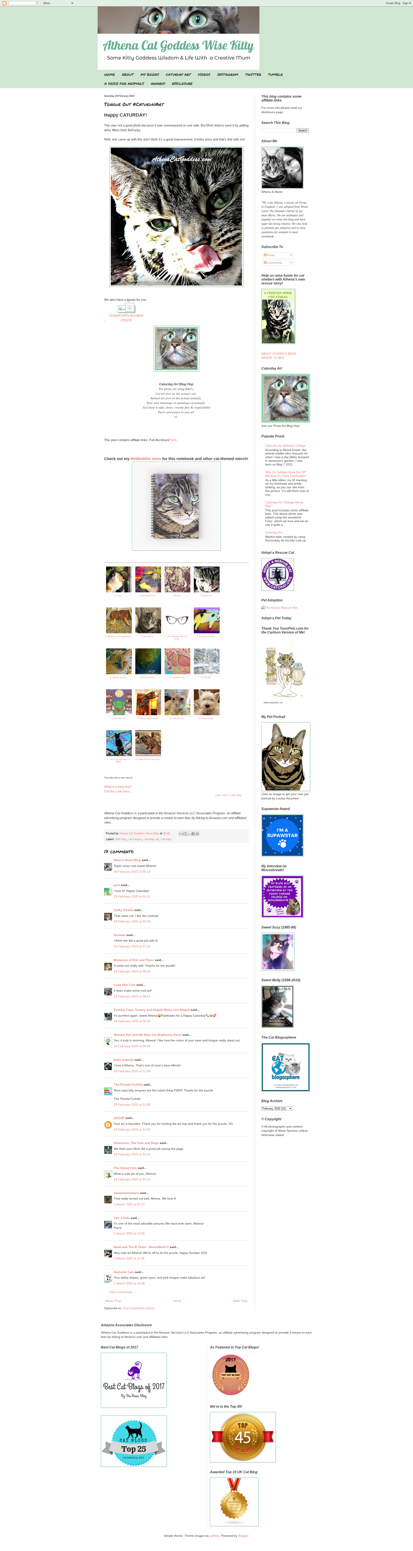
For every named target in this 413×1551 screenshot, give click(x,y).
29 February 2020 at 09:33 (132, 1021)
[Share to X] (189, 834)
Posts (271, 255)
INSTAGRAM (227, 74)
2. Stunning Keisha (147, 595)
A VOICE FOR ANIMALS (124, 83)
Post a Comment (120, 1292)
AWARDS (158, 83)
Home (177, 1301)
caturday (166, 839)
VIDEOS (204, 74)
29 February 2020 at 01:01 (132, 896)
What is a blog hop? (118, 786)
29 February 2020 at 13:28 (132, 1104)
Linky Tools (221, 795)
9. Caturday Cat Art (118, 677)
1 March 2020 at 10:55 (129, 1233)
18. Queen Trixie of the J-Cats (147, 759)
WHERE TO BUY (272, 357)
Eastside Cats (124, 1272)
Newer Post (113, 1301)
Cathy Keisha (123, 910)
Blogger (243, 1535)
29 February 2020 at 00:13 (132, 871)
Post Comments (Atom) (139, 1308)
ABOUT (128, 74)
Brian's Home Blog (127, 860)
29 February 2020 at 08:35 (132, 971)
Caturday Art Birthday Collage (285, 445)
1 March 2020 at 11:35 (129, 1258)
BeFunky (121, 839)
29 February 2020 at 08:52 (132, 996)
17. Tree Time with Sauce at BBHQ (118, 760)
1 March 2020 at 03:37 (129, 1204)
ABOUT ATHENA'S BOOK (278, 353)
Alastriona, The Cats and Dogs (137, 1143)
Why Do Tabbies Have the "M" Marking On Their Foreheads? (286, 473)
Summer (120, 935)
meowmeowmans (126, 1193)
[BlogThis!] (185, 834)
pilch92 (119, 1118)
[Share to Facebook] (193, 834)
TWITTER (253, 74)
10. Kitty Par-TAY (147, 677)
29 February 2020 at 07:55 (132, 946)
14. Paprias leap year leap (147, 718)
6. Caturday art (147, 636)
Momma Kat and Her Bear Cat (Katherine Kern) (148, 1034)
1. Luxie (118, 595)
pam (117, 885)
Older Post (240, 1301)
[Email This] (181, 834)
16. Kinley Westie (206, 718)
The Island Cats (125, 1168)
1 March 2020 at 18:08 (129, 1283)
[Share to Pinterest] (197, 834)
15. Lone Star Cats (176, 718)
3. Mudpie (177, 595)
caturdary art (151, 839)
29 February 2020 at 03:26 (132, 921)
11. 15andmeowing (177, 677)
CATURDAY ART (178, 74)
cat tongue (135, 839)
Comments (274, 262)
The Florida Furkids (128, 1084)
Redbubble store (146, 459)
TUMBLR (275, 74)
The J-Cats (122, 1218)
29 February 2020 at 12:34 (132, 1071)
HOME (109, 74)
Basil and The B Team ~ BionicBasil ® (141, 1247)
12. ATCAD (206, 677)
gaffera (214, 1535)
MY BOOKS (149, 74)
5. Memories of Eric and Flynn (118, 636)
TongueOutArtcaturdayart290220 (126, 318)
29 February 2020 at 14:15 (132, 1154)
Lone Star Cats (125, 984)
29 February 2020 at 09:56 (132, 1046)
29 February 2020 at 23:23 (132, 1179)
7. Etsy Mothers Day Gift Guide (176, 637)
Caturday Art (273, 532)
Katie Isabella (124, 1059)
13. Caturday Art (118, 718)
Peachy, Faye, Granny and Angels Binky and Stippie (152, 1009)
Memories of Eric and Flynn (134, 960)
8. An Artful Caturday (206, 636)
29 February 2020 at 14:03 (132, 1129)
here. (174, 440)
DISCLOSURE (182, 83)
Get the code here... (118, 791)
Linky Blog (235, 795)
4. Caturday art (206, 595)
